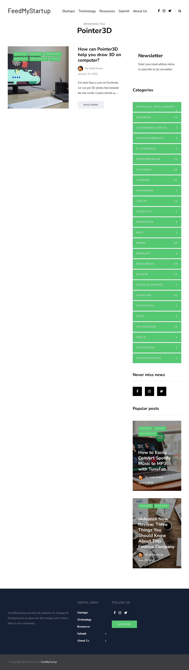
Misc (157, 232)
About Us (140, 11)
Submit (124, 11)
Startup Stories (157, 285)
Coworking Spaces (157, 128)
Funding (157, 180)
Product (36, 54)
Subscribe (124, 624)
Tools (55, 59)
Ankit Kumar (96, 68)
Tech (157, 316)
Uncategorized (157, 358)
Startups (68, 11)
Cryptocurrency (157, 138)
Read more (91, 104)
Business (21, 54)
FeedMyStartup (29, 10)
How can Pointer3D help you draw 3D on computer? (99, 54)
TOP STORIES (157, 347)
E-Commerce (157, 148)
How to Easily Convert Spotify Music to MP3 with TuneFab (154, 460)
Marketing (157, 222)
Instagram (157, 190)
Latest (157, 201)
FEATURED (157, 169)
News (157, 243)
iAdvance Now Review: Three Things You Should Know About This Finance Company (156, 533)
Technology (87, 11)
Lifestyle (157, 211)
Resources (107, 11)
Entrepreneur (157, 159)
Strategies (157, 305)
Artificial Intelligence (157, 108)
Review (157, 274)
